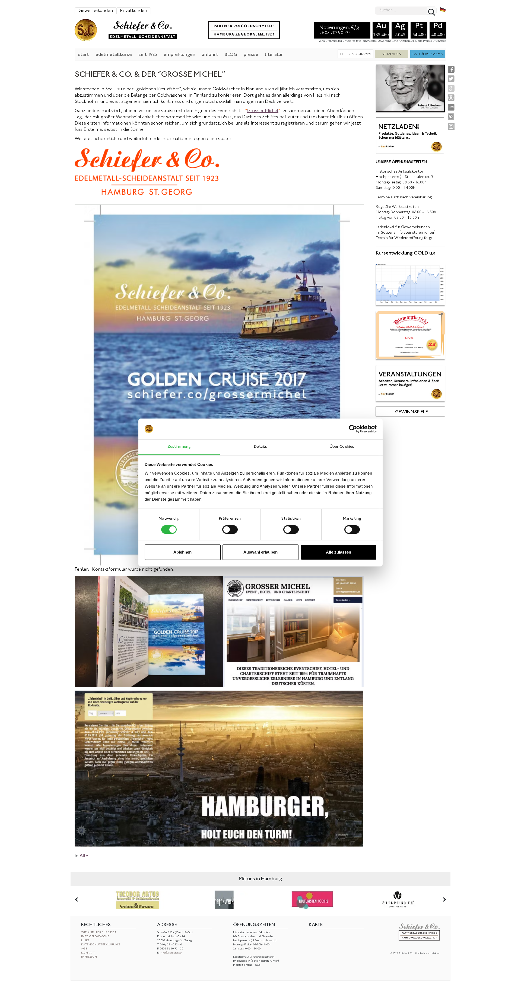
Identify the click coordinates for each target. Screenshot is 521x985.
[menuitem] (83, 54)
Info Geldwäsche (95, 936)
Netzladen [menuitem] (391, 54)
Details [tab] (260, 447)
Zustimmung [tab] (179, 447)
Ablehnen (182, 552)
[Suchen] (432, 11)
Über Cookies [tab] (342, 447)
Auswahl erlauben (260, 552)
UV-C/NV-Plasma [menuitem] (427, 54)
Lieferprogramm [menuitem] (355, 54)
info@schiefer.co (171, 953)
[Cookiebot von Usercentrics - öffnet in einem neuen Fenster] (353, 429)
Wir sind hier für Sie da (98, 932)
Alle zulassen (338, 552)
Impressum (89, 957)
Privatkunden (133, 11)
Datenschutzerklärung (100, 944)
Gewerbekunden (95, 11)
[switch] (230, 529)
